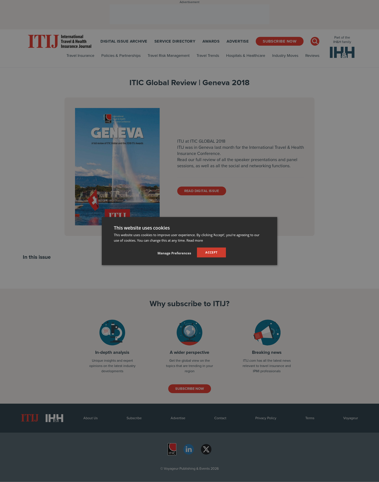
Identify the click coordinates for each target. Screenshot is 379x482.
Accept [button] (211, 252)
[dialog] (189, 241)
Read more (194, 240)
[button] (174, 252)
